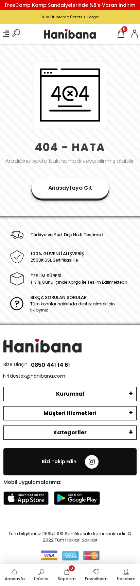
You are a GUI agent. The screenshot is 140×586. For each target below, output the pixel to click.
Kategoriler (70, 432)
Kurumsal (70, 394)
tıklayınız (39, 310)
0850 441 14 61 (50, 365)
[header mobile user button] (134, 34)
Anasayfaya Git (70, 188)
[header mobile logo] (70, 34)
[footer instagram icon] (92, 462)
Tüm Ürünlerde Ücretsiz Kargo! (70, 17)
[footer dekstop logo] (42, 345)
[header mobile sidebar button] (6, 34)
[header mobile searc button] (16, 34)
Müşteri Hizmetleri (70, 413)
